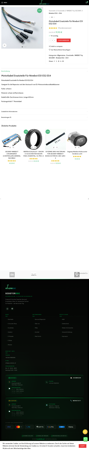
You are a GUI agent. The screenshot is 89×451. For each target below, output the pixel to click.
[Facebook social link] (54, 61)
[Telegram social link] (63, 61)
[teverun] (55, 274)
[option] (22, 46)
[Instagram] (7, 309)
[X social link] (56, 61)
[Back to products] (52, 17)
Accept (82, 446)
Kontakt (37, 332)
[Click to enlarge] (5, 45)
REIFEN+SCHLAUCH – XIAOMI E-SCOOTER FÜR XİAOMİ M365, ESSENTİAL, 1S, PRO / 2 (33, 154)
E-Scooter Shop (12, 323)
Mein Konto (38, 336)
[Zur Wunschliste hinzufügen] (13, 147)
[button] (3, 27)
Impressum (65, 336)
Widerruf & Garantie (67, 328)
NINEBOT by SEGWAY (74, 11)
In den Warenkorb (63, 40)
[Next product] (54, 17)
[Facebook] (12, 309)
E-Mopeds (10, 336)
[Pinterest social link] (59, 61)
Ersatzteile (61, 11)
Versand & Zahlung (67, 332)
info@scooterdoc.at (10, 363)
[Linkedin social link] (61, 61)
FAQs (36, 328)
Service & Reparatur (40, 319)
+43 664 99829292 (10, 357)
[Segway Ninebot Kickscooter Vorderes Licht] (77, 139)
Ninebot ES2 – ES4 (55, 13)
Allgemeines (61, 55)
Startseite (52, 11)
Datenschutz (65, 323)
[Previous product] (50, 17)
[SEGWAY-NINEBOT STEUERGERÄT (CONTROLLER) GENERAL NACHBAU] (11, 139)
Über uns (37, 323)
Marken (10, 344)
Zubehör (10, 332)
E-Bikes (10, 340)
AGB (63, 319)
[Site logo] (44, 2)
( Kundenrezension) (64, 28)
